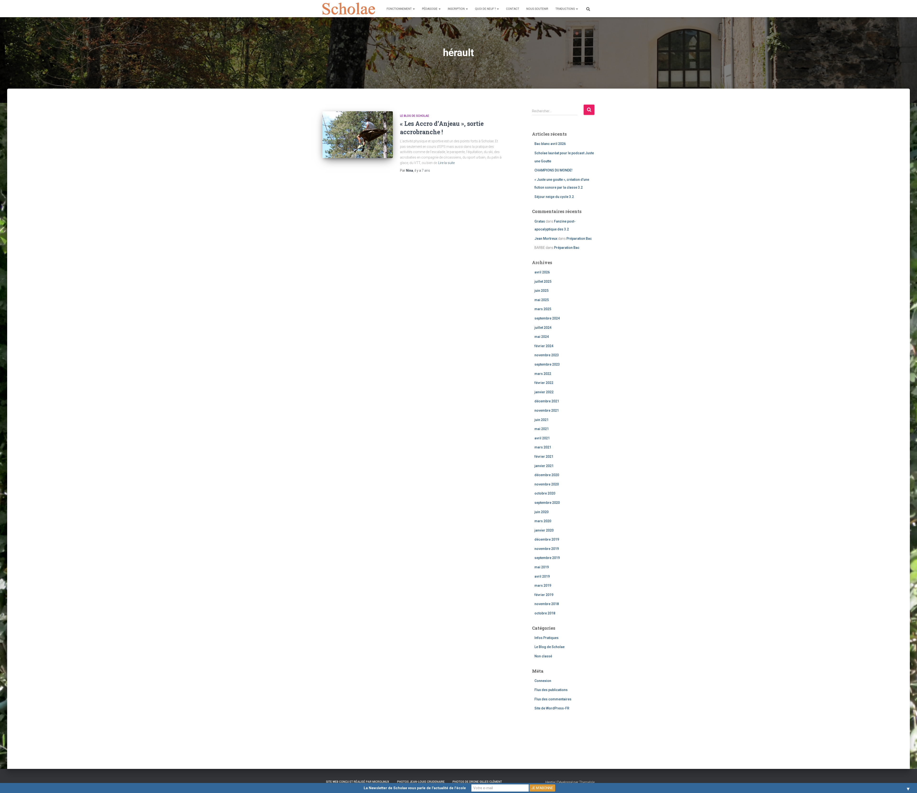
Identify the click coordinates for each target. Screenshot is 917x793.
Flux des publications (551, 690)
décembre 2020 (546, 475)
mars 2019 (542, 585)
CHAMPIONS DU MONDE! (553, 170)
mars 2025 (542, 309)
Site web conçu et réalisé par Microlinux (357, 781)
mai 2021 (541, 429)
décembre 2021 (546, 401)
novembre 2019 (546, 549)
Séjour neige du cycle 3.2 (554, 197)
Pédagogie (430, 9)
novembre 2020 (546, 484)
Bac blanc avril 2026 (550, 144)
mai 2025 (541, 300)
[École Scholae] (349, 9)
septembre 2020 (547, 503)
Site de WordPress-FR (551, 708)
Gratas (539, 221)
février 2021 (543, 456)
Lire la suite (446, 163)
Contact (512, 9)
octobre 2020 (544, 493)
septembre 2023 (547, 364)
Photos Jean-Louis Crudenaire (421, 781)
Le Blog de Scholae (414, 115)
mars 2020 (542, 521)
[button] (413, 9)
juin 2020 (541, 512)
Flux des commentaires (552, 699)
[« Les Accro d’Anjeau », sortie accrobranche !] (357, 134)
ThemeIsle (587, 782)
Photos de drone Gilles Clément (477, 781)
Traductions (565, 9)
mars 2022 (542, 374)
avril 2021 (542, 438)
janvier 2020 (544, 530)
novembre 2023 (546, 355)
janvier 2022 (544, 392)
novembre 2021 (546, 410)
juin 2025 (541, 291)
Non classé (543, 656)
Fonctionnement (399, 9)
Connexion (542, 681)
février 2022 (543, 383)
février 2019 (543, 595)
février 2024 (543, 346)
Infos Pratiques (546, 638)
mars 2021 (542, 447)
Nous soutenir (537, 9)
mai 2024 (541, 337)
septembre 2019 (547, 558)
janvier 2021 (544, 466)
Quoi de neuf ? (485, 9)
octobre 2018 (544, 613)
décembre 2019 (546, 539)
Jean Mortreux (545, 238)
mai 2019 (541, 567)
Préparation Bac (579, 238)
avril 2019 (542, 576)
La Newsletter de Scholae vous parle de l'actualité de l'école (415, 788)
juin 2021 (541, 420)
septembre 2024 (547, 318)
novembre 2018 (546, 604)
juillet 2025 (542, 281)
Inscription (456, 9)
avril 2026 (542, 272)
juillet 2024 (542, 328)
